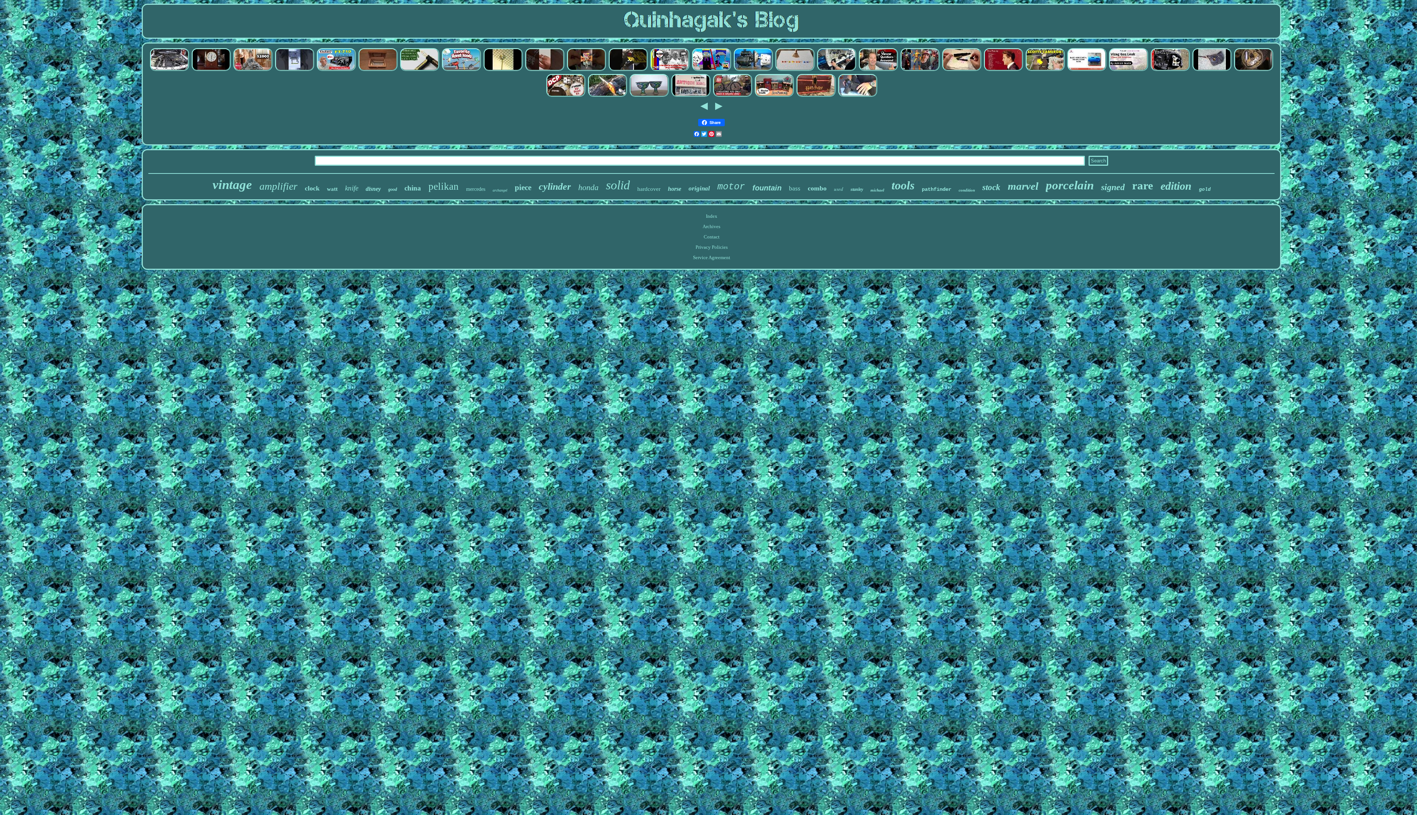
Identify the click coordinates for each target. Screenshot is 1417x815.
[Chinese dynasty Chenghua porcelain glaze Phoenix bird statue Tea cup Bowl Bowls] (649, 96)
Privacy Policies (712, 247)
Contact (712, 237)
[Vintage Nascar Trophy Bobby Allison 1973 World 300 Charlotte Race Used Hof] (669, 70)
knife (351, 188)
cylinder (555, 186)
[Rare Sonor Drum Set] (565, 96)
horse (674, 189)
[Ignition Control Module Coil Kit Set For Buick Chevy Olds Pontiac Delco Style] (1253, 70)
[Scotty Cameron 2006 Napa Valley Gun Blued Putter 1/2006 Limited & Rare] (1045, 70)
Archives (711, 226)
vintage (232, 185)
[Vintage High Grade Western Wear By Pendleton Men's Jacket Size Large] (732, 96)
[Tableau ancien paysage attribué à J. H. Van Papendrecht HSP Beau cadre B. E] (795, 70)
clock (312, 188)
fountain (767, 188)
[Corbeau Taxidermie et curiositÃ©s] (294, 70)
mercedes (475, 189)
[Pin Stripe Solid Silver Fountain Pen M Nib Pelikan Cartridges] (961, 70)
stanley (857, 189)
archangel (500, 190)
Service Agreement (711, 257)
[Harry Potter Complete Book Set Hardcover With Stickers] (816, 96)
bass (794, 188)
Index (711, 216)
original (699, 188)
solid (618, 185)
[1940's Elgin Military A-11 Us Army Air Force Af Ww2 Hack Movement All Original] (1212, 70)
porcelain (1070, 185)
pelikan (443, 186)
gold (1205, 189)
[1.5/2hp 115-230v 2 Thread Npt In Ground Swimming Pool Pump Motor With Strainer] (1170, 70)
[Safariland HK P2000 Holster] (857, 96)
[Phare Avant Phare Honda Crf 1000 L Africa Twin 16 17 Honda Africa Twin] (628, 70)
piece (523, 187)
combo (817, 188)
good (392, 189)
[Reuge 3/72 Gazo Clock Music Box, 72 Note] (378, 70)
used (838, 189)
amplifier (278, 186)
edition (1176, 186)
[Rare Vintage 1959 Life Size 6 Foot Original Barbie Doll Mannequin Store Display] (252, 70)
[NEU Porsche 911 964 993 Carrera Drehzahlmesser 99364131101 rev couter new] (878, 70)
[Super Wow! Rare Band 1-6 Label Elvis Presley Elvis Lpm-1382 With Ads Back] (1003, 70)
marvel (1023, 186)
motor (731, 187)
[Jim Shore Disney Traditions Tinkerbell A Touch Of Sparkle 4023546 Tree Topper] (774, 96)
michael (877, 190)
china (412, 188)
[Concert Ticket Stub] (711, 70)
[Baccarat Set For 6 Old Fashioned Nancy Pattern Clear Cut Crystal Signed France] (1128, 70)
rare (1142, 185)
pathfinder (936, 189)
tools (903, 185)
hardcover (649, 189)
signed (1113, 187)
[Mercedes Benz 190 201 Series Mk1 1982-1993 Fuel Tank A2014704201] (169, 70)
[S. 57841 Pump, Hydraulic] (753, 70)
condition (967, 190)
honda (588, 187)
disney (373, 189)
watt (332, 189)
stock (991, 187)
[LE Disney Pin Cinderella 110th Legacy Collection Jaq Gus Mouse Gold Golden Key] (690, 96)
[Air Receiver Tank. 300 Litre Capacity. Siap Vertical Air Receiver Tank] (1086, 70)
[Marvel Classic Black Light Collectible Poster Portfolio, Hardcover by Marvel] (920, 70)
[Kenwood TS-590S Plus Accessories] (836, 70)
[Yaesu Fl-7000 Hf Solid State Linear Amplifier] (336, 70)
